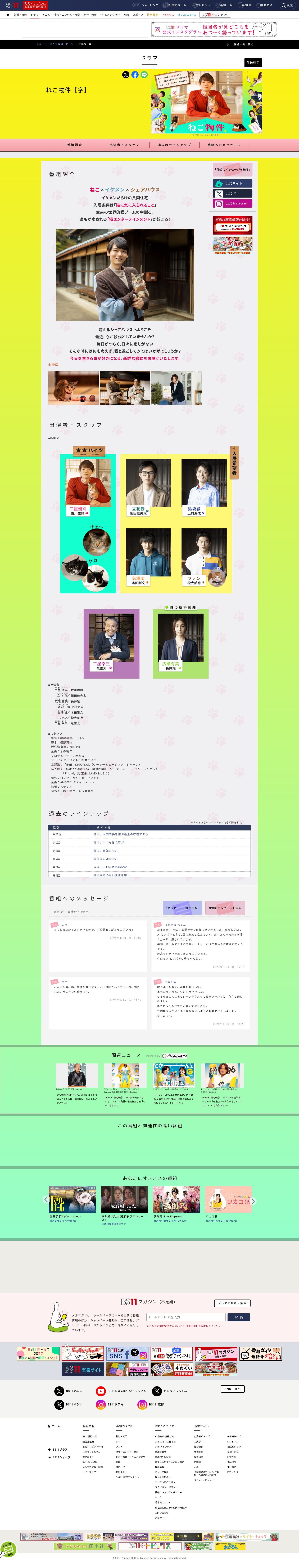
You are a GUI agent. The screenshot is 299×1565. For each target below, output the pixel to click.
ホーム (56, 1426)
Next (253, 1201)
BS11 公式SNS (90, 1462)
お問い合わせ (162, 1512)
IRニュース (232, 1441)
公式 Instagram (237, 203)
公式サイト (234, 183)
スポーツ (138, 14)
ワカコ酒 (211, 1216)
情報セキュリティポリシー (168, 1492)
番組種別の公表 (163, 1457)
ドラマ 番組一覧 (59, 44)
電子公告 (231, 1467)
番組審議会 (160, 1452)
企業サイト (201, 1426)
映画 (126, 14)
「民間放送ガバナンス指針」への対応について (206, 1473)
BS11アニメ (74, 1391)
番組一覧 (226, 5)
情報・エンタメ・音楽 (67, 14)
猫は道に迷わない (106, 859)
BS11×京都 (156, 1404)
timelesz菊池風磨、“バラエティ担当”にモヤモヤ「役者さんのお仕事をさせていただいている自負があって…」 (222, 1101)
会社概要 (198, 1452)
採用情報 (159, 1467)
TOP (39, 44)
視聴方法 (266, 5)
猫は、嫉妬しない (106, 850)
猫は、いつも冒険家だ (109, 842)
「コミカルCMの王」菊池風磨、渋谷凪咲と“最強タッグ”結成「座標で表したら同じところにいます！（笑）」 (174, 1099)
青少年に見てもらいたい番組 (169, 1462)
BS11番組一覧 (90, 1436)
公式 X (231, 193)
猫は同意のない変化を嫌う (112, 875)
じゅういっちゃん (175, 1391)
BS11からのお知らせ (165, 1441)
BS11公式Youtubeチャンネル (127, 1391)
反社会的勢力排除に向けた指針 (171, 1507)
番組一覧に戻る (244, 44)
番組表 (246, 5)
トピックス (168, 14)
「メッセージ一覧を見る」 (182, 908)
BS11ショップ (61, 1457)
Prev (46, 1199)
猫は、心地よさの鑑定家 (110, 867)
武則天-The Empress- (169, 1216)
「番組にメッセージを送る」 (233, 169)
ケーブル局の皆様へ (165, 1482)
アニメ (46, 14)
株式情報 (231, 1462)
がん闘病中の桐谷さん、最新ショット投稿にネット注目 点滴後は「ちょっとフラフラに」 (77, 1099)
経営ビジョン (234, 1446)
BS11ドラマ (74, 1404)
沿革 (196, 1467)
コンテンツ (215, 15)
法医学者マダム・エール (65, 1216)
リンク (158, 1497)
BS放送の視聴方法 (164, 1436)
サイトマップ (89, 1472)
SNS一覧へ (233, 1389)
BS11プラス (60, 1449)
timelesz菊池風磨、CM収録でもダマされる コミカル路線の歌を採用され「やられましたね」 (125, 1101)
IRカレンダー (234, 1472)
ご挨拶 (197, 1441)
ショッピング (150, 5)
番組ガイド (88, 1457)
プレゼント (203, 5)
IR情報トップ (234, 1436)
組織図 (197, 1462)
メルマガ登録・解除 (232, 1303)
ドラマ (34, 14)
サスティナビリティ (204, 1480)
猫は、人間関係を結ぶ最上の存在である (121, 834)
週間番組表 (88, 1441)
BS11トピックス (163, 1446)
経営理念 (198, 1446)
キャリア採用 (162, 1472)
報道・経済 (20, 14)
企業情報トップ (202, 1436)
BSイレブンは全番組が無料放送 (35, 5)
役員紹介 (198, 1457)
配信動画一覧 (177, 5)
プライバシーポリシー (166, 1487)
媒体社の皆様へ (163, 1477)
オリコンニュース (187, 14)
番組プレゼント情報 (93, 1446)
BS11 (12, 5)
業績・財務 (233, 1452)
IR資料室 (231, 1457)
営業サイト (160, 1518)
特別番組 (152, 14)
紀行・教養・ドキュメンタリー (102, 14)
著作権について (163, 1502)
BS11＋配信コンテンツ (127, 1477)
